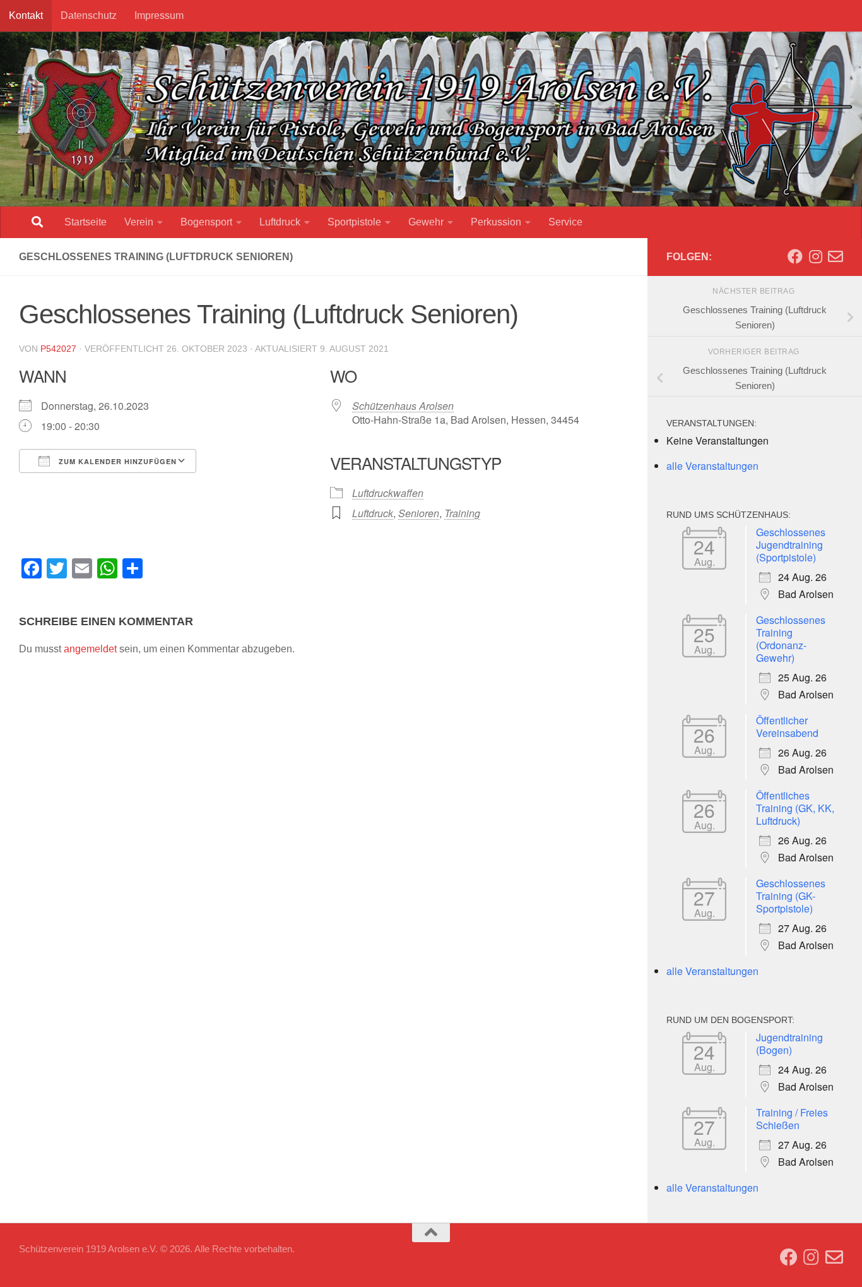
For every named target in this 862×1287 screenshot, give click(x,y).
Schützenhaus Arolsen (403, 405)
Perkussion (496, 222)
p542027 (58, 349)
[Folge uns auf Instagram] (815, 256)
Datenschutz (89, 15)
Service (565, 222)
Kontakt (26, 15)
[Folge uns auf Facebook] (795, 256)
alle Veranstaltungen (712, 465)
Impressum (159, 15)
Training (462, 513)
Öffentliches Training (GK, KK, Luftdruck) (795, 808)
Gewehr (426, 222)
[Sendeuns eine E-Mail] (835, 256)
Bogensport (206, 222)
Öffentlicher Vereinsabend (787, 726)
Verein (138, 222)
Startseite (85, 222)
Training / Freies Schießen (792, 1118)
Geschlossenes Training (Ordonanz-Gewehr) (790, 639)
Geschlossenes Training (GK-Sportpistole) (790, 896)
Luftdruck (279, 222)
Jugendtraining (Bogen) (789, 1043)
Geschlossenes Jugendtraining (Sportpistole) (790, 545)
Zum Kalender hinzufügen (116, 461)
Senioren (418, 513)
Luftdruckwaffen (387, 493)
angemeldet (90, 649)
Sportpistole (354, 222)
